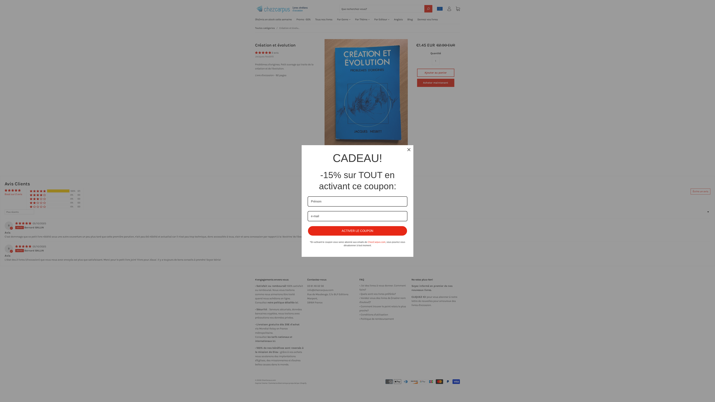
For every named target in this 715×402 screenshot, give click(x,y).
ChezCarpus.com (376, 242)
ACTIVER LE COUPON (357, 230)
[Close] (408, 149)
